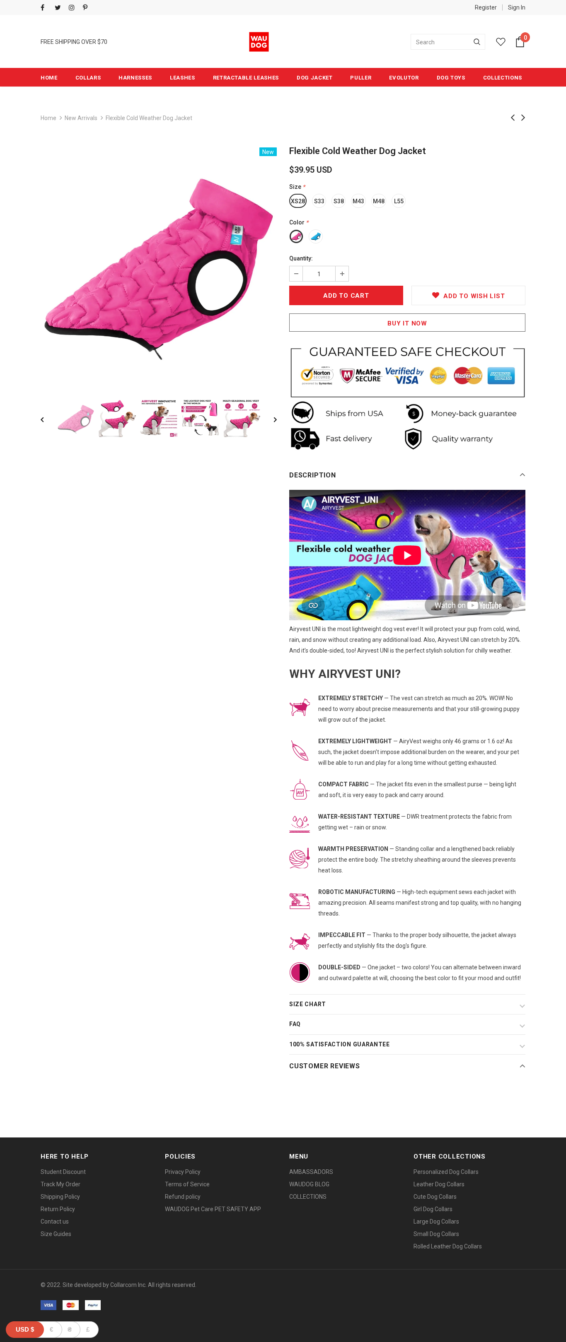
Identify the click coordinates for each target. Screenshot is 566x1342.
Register (486, 7)
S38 (339, 201)
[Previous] (48, 419)
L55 (399, 201)
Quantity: (301, 258)
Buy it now (407, 323)
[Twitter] (60, 8)
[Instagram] (74, 8)
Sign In (516, 7)
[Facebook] (46, 8)
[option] (159, 265)
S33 (319, 201)
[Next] (269, 419)
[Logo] (258, 41)
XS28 (298, 201)
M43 (358, 201)
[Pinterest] (88, 8)
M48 (379, 201)
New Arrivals (81, 118)
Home (48, 118)
